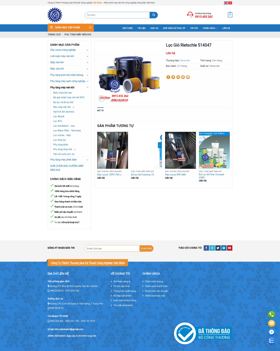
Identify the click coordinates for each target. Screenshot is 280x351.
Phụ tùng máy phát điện (63, 159)
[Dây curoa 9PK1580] (180, 150)
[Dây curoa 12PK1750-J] (112, 150)
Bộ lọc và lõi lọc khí (63, 102)
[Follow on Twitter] (218, 248)
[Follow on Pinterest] (224, 248)
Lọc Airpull (58, 116)
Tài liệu (142, 28)
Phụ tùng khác (60, 144)
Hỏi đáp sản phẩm (122, 295)
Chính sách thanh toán (156, 286)
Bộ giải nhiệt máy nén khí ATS (68, 97)
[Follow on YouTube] (229, 248)
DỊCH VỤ (154, 28)
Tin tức (194, 28)
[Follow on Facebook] (206, 248)
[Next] (229, 159)
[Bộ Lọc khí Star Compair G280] (214, 150)
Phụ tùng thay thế (62, 149)
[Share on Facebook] (168, 77)
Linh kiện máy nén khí (62, 56)
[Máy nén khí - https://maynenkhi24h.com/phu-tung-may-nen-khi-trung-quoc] (64, 15)
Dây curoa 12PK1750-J (109, 174)
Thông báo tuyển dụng (124, 291)
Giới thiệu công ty (121, 281)
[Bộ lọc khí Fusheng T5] (146, 150)
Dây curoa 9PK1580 (175, 174)
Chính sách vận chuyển (156, 291)
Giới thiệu (127, 28)
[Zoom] (101, 98)
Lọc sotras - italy (62, 135)
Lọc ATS (57, 121)
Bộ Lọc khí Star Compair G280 (211, 176)
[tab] (100, 110)
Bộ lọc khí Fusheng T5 (142, 174)
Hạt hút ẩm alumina (63, 111)
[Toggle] (87, 50)
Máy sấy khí (57, 68)
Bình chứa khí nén (62, 92)
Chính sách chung (154, 281)
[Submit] (154, 15)
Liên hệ (226, 28)
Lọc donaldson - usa (64, 126)
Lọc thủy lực (59, 140)
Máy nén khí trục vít (174, 28)
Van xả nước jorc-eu (64, 154)
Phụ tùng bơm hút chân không (66, 75)
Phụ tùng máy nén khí (77, 34)
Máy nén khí (57, 62)
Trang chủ (54, 34)
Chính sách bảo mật (155, 295)
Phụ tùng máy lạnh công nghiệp (67, 81)
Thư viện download (123, 305)
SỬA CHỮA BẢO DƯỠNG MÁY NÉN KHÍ (67, 168)
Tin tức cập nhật (121, 286)
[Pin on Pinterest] (183, 77)
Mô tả (100, 110)
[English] (226, 2)
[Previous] (97, 159)
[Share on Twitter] (173, 77)
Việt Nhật (97, 2)
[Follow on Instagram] (212, 248)
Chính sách (209, 28)
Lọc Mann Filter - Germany (67, 130)
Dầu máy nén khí (62, 107)
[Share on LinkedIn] (188, 77)
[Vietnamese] (230, 2)
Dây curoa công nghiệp (63, 49)
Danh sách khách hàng (124, 300)
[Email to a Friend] (178, 77)
